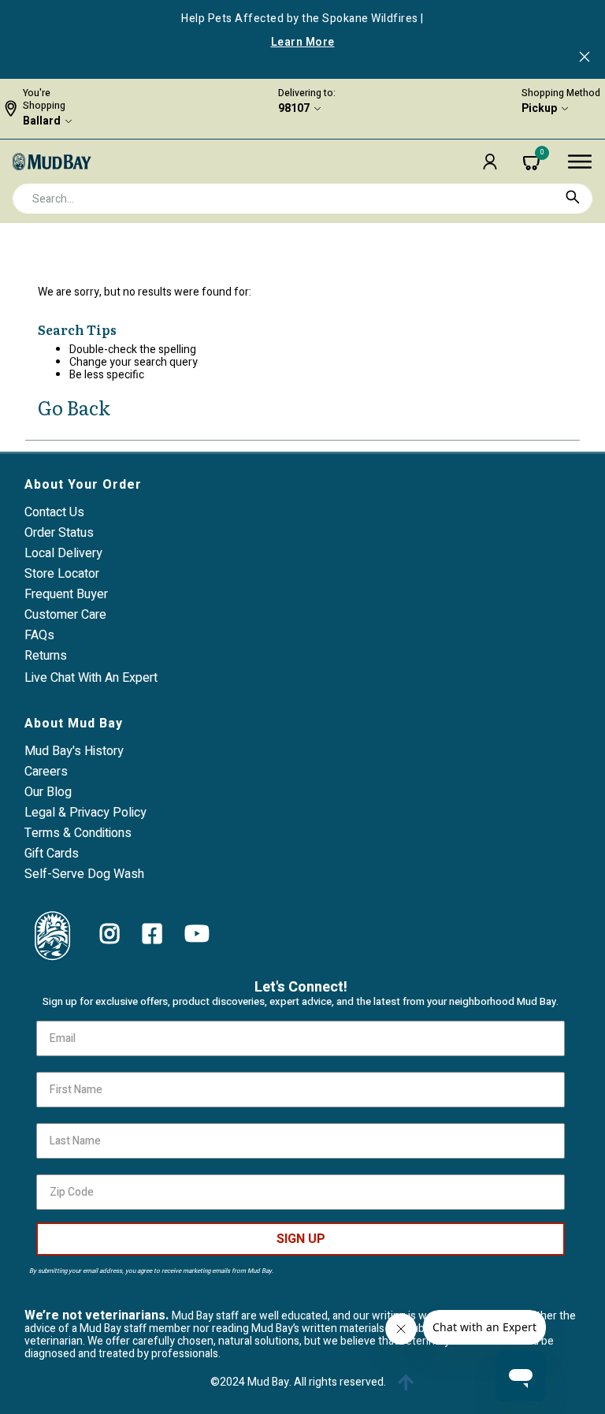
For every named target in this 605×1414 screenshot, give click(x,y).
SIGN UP (301, 1239)
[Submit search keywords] (573, 197)
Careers (46, 771)
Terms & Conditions (78, 833)
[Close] (584, 58)
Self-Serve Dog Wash (84, 874)
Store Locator (61, 573)
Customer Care (65, 614)
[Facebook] (152, 934)
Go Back (74, 407)
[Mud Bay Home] (52, 160)
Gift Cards (51, 853)
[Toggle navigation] (579, 161)
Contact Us (54, 512)
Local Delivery (63, 553)
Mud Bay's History (74, 751)
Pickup (539, 109)
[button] (490, 161)
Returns (45, 655)
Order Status (59, 532)
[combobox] (302, 199)
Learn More (303, 42)
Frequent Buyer (66, 594)
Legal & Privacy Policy (85, 812)
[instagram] (110, 934)
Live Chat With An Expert (91, 677)
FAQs (39, 635)
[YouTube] (197, 934)
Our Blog (48, 792)
